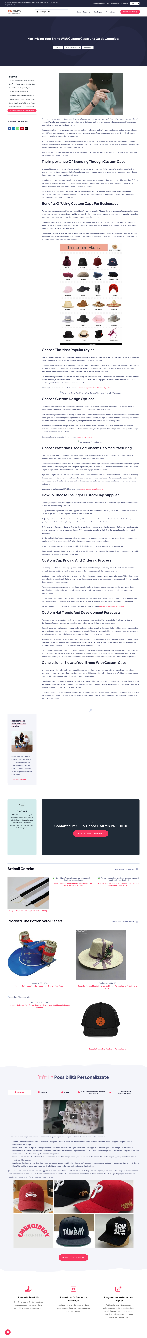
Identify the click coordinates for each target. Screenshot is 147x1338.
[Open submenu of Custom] (91, 12)
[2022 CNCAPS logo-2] (14, 9)
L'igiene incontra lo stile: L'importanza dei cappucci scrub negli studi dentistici (118, 884)
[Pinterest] (22, 129)
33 (94, 388)
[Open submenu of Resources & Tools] (121, 4)
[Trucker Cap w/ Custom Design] (101, 1021)
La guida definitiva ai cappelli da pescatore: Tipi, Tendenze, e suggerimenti (73, 884)
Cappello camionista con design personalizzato (107, 1049)
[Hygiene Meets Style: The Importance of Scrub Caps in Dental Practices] (119, 879)
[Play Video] (73, 1116)
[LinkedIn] (14, 129)
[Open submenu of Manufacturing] (115, 12)
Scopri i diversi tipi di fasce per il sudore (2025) (28, 911)
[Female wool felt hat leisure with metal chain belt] (19, 997)
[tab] (19, 1092)
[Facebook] (10, 129)
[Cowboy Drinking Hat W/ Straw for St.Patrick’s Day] (33, 955)
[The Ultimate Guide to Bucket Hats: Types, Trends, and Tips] (73, 879)
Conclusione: (23, 110)
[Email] (26, 129)
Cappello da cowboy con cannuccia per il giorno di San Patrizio (39, 986)
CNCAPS (58, 47)
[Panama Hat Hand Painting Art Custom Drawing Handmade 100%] (101, 955)
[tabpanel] (74, 1174)
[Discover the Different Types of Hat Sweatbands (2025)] (28, 893)
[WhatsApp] (18, 129)
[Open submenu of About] (109, 4)
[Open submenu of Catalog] (103, 12)
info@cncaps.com (10, 4)
